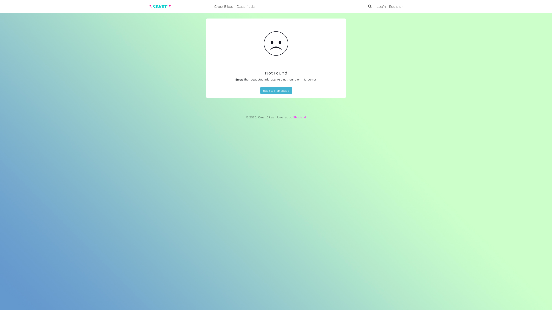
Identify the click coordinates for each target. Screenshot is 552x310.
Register (396, 6)
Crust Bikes (223, 6)
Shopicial (299, 117)
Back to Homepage (276, 90)
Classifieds (246, 6)
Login (381, 6)
